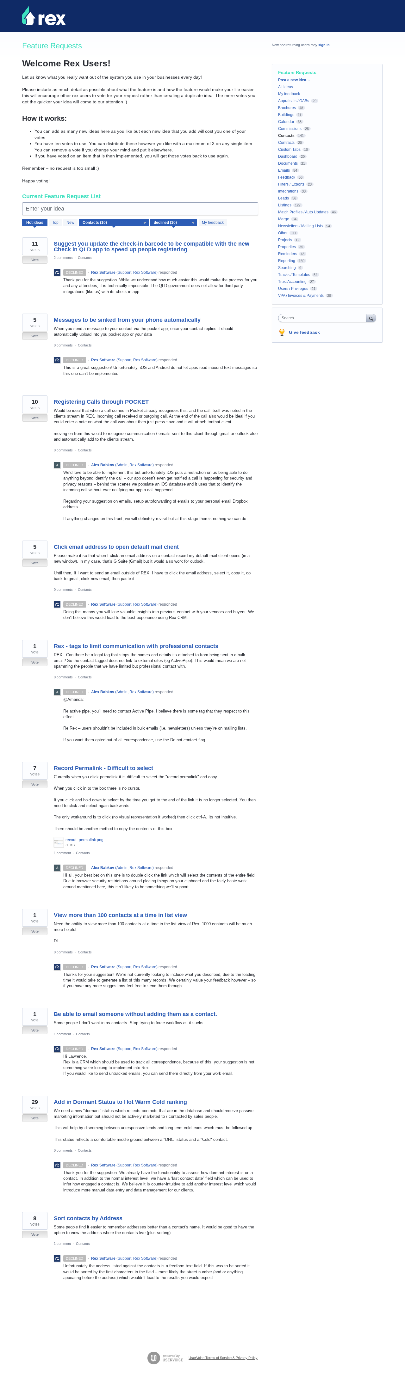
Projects (285, 240)
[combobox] (323, 318)
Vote (35, 260)
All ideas (285, 87)
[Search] (371, 318)
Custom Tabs (289, 149)
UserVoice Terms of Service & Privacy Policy (223, 1358)
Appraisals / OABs (293, 101)
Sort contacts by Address (88, 1218)
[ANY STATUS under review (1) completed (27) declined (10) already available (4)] (173, 222)
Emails (284, 170)
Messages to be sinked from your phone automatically (127, 320)
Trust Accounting (292, 281)
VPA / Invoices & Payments (301, 295)
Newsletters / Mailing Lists (300, 226)
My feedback (213, 222)
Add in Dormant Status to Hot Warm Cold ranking (120, 1102)
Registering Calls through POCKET (101, 402)
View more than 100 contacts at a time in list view (120, 915)
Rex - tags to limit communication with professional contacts (136, 646)
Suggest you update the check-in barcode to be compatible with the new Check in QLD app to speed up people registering (151, 247)
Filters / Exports (291, 184)
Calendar (286, 121)
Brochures (287, 108)
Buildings (286, 115)
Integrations (288, 191)
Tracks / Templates (294, 274)
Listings (284, 205)
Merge (283, 219)
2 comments (63, 258)
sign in (324, 45)
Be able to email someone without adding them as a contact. (135, 1014)
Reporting (286, 261)
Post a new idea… (294, 80)
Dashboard (287, 156)
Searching (287, 268)
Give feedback (304, 332)
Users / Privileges (293, 288)
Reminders (287, 254)
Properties (287, 247)
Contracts (286, 142)
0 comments (63, 345)
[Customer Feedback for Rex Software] (43, 16)
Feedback (286, 177)
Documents (288, 163)
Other (283, 233)
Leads (283, 198)
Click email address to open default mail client (116, 547)
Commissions (290, 128)
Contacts (85, 258)
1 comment (62, 853)
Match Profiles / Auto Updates (303, 212)
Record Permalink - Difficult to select (103, 768)
